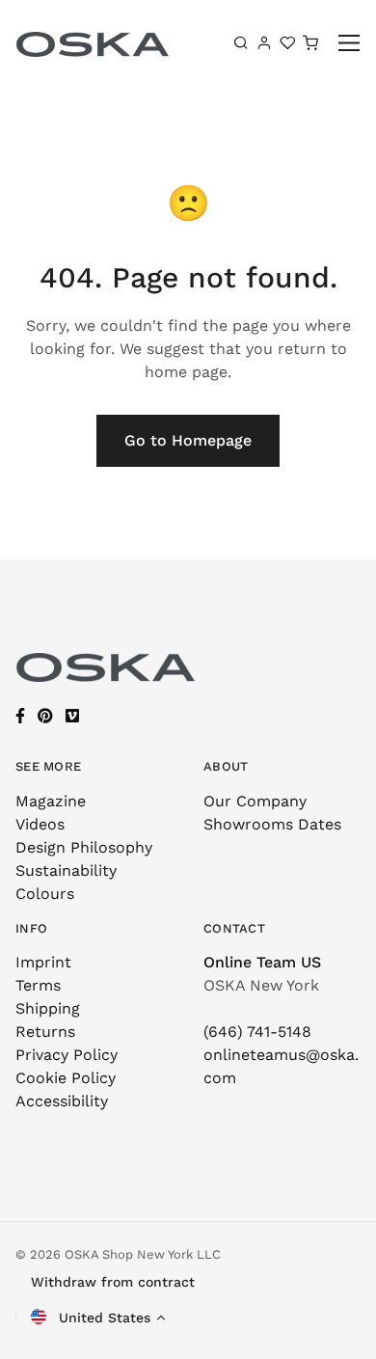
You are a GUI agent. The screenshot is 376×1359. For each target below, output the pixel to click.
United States (102, 1317)
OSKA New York (261, 985)
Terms (38, 985)
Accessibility (61, 1101)
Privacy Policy (66, 1055)
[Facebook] (20, 716)
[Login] (264, 42)
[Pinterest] (45, 716)
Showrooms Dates (272, 824)
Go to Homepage (188, 440)
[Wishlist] (287, 42)
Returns (45, 1031)
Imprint (43, 962)
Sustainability (66, 870)
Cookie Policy (65, 1078)
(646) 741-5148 (257, 1031)
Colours (44, 893)
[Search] (241, 42)
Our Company (255, 801)
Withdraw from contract (113, 1282)
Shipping (47, 1008)
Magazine (50, 801)
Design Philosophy (83, 847)
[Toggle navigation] (349, 43)
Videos (40, 824)
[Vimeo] (72, 716)
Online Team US (262, 962)
